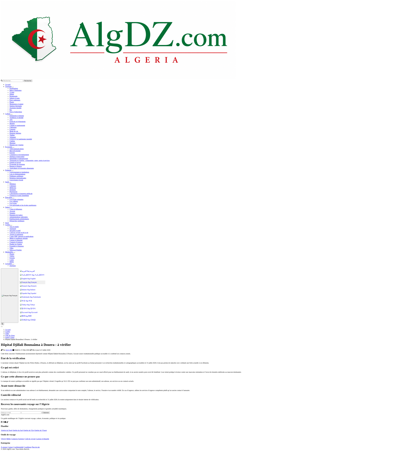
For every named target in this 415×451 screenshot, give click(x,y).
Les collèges (14, 201)
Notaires (12, 213)
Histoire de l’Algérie (16, 145)
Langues (12, 129)
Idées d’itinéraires (16, 90)
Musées (12, 123)
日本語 (33, 320)
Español (33, 293)
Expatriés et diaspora (17, 246)
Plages (12, 102)
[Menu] (2, 326)
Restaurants (13, 96)
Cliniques (13, 186)
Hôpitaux (13, 184)
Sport (7, 223)
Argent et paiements (16, 234)
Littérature (13, 127)
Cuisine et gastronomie (17, 125)
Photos (12, 254)
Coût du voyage (30, 439)
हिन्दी (29, 316)
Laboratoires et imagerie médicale (21, 194)
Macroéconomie (15, 151)
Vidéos (12, 256)
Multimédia (9, 252)
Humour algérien (15, 133)
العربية (32, 271)
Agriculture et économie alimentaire (22, 168)
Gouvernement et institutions (19, 172)
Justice (7, 207)
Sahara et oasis (15, 98)
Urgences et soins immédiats (19, 195)
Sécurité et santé (15, 231)
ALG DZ (9, 350)
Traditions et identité (16, 118)
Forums (12, 258)
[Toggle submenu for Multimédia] (14, 252)
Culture (8, 114)
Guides (7, 225)
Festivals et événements (18, 121)
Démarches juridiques (17, 221)
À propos (4, 447)
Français (14, 295)
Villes (11, 248)
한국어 (33, 308)
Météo (12, 262)
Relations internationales (18, 178)
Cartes (12, 260)
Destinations (14, 88)
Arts (11, 120)
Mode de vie (14, 131)
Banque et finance (16, 166)
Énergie (12, 153)
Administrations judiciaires (19, 217)
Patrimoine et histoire (17, 116)
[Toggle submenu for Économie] (13, 147)
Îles (11, 110)
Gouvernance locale (16, 180)
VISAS (3, 439)
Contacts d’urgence (16, 242)
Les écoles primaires (16, 199)
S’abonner (46, 412)
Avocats (12, 211)
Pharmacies (13, 192)
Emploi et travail (15, 162)
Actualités (8, 264)
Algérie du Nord (6, 430)
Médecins (13, 188)
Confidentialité (18, 447)
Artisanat (13, 137)
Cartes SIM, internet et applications (21, 236)
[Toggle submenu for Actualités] (13, 264)
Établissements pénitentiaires (19, 219)
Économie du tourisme (17, 164)
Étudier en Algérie (16, 244)
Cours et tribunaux (16, 209)
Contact (10, 447)
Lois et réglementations (17, 174)
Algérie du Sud (17, 430)
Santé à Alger (9, 337)
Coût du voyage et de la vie (19, 232)
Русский (34, 312)
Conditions (27, 447)
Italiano (32, 290)
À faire (12, 92)
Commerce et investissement (19, 155)
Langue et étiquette (16, 240)
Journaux (13, 266)
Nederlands (37, 297)
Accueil (7, 84)
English (33, 279)
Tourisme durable (15, 108)
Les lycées (13, 203)
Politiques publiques (16, 176)
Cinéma (12, 141)
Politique (8, 170)
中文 (30, 301)
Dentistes (13, 190)
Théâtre (12, 135)
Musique (12, 143)
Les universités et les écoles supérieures (23, 205)
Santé (7, 182)
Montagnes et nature (16, 104)
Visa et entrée (14, 227)
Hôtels (12, 94)
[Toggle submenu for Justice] (11, 207)
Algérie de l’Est (28, 430)
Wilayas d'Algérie (16, 250)
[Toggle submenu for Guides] (11, 225)
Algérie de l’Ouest (40, 430)
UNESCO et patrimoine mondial (21, 139)
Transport (13, 229)
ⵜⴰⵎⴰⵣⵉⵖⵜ (39, 275)
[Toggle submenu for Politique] (12, 170)
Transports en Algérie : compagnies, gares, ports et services (30, 160)
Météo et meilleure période (19, 238)
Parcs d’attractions (16, 112)
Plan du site (36, 447)
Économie (9, 147)
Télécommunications (17, 149)
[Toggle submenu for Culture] (11, 114)
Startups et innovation (17, 157)
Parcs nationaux (15, 100)
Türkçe (32, 305)
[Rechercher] (2, 324)
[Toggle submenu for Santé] (10, 182)
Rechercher (27, 81)
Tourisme (8, 86)
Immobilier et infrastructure (19, 158)
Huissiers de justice (16, 215)
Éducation (9, 197)
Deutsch (33, 286)
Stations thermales (16, 106)
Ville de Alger (10, 335)
